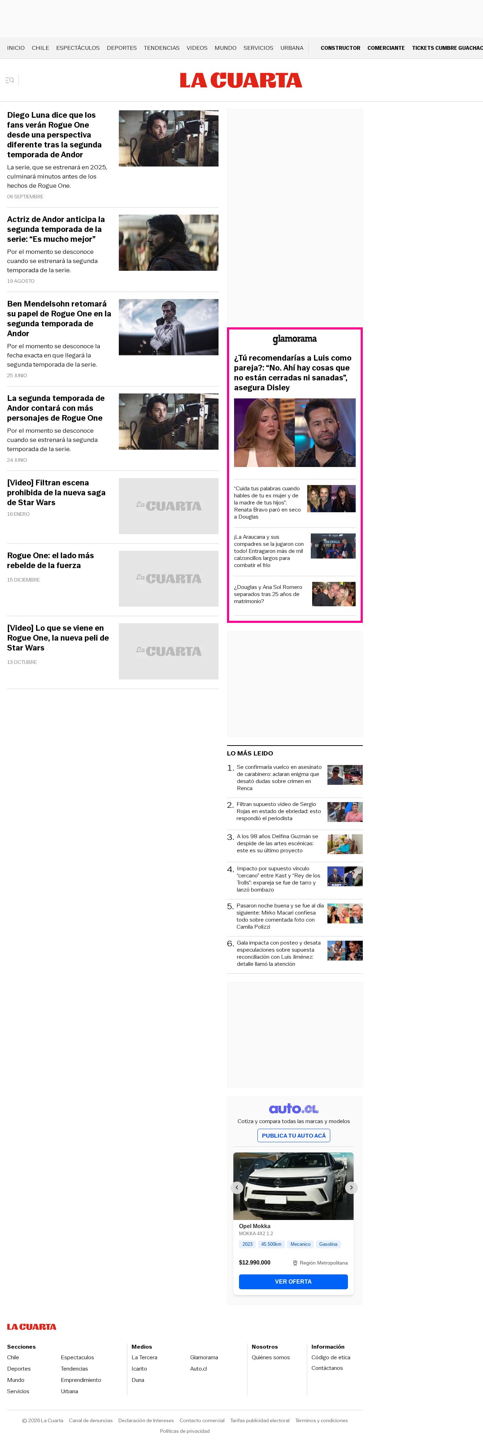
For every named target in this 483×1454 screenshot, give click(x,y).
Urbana (291, 48)
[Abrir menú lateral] (12, 80)
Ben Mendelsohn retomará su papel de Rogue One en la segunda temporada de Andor (59, 319)
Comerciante (386, 48)
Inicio (16, 48)
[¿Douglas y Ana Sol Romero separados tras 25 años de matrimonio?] (334, 595)
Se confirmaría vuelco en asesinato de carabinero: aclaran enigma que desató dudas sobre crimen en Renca (279, 778)
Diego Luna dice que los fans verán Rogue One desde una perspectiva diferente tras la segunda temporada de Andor (54, 135)
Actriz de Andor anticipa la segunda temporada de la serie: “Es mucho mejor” (56, 229)
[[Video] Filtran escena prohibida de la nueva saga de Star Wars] (169, 507)
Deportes (122, 48)
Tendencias (162, 48)
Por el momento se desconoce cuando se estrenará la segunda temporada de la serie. (52, 261)
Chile (40, 48)
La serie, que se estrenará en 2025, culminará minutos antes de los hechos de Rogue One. (57, 176)
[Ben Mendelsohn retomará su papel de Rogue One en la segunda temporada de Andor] (169, 328)
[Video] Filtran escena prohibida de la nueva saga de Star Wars (56, 493)
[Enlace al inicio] (295, 341)
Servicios (258, 48)
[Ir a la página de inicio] (241, 80)
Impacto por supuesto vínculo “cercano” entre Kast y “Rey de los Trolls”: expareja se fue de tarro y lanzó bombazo (278, 879)
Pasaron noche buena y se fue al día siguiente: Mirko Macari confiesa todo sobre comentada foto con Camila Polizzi (280, 916)
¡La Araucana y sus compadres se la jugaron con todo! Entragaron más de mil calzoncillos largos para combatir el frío (269, 551)
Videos (197, 48)
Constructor (340, 48)
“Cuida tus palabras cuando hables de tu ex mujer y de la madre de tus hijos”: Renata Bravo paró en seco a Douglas (267, 502)
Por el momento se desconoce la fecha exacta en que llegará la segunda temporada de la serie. (53, 355)
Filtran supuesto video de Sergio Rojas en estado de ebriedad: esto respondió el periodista (279, 811)
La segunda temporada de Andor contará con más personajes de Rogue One (56, 408)
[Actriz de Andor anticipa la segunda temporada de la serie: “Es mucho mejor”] (169, 244)
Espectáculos (78, 48)
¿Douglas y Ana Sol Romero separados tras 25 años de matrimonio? (268, 594)
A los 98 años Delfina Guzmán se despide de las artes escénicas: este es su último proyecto (277, 843)
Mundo (226, 48)
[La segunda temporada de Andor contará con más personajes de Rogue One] (169, 422)
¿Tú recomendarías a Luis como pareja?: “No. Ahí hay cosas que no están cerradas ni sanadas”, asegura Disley (292, 373)
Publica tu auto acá (294, 1136)
